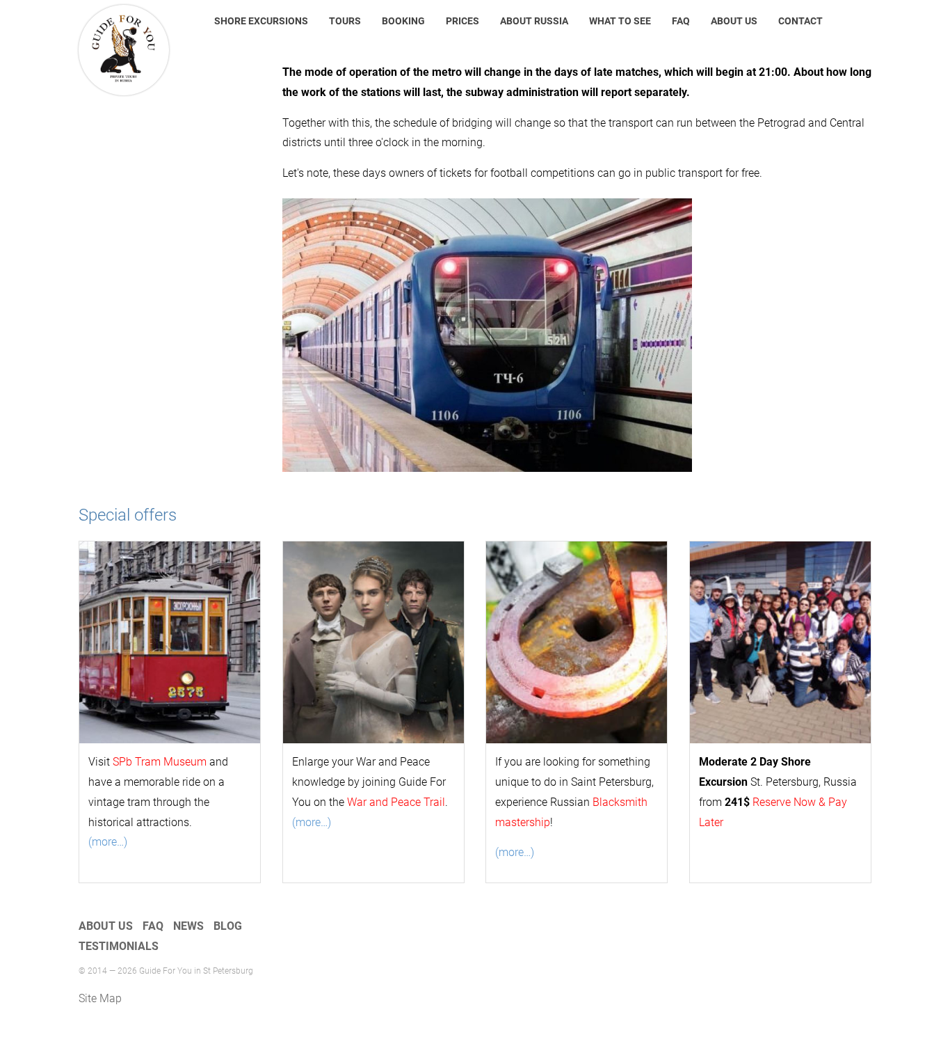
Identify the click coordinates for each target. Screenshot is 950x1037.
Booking (403, 20)
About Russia (534, 20)
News (188, 926)
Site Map (100, 998)
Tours (345, 20)
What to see (620, 20)
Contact (800, 20)
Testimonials (119, 946)
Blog (228, 926)
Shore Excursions (261, 20)
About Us (734, 20)
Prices (462, 20)
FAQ (681, 20)
